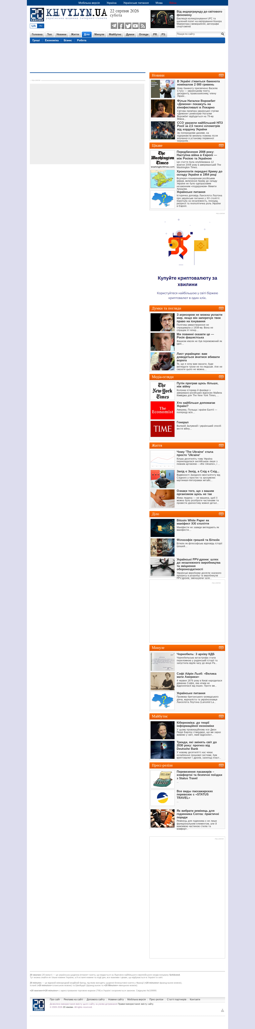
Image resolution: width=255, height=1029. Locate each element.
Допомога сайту (96, 999)
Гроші (36, 40)
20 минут (47, 975)
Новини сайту (116, 999)
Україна (112, 2)
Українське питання (136, 2)
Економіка (52, 40)
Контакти (195, 999)
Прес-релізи (156, 999)
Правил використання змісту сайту (135, 1004)
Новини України (39, 1005)
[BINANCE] (187, 302)
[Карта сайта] (222, 1011)
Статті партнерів (176, 999)
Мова (159, 2)
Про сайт (55, 999)
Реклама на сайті (73, 999)
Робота (81, 40)
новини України (66, 977)
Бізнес (68, 40)
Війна (173, 2)
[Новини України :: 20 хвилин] (70, 23)
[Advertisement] (127, 57)
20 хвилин (68, 1007)
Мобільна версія (89, 2)
